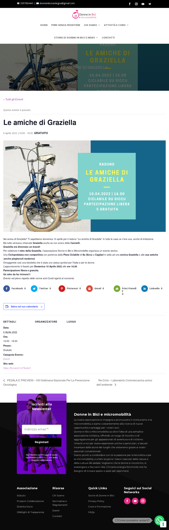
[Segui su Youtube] (143, 4)
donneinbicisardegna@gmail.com (57, 3)
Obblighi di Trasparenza (30, 512)
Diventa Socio (25, 506)
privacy (45, 457)
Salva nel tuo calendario (24, 306)
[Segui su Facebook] (129, 4)
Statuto (21, 495)
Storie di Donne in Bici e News (74, 37)
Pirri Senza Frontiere (65, 25)
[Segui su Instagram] (136, 4)
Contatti (108, 37)
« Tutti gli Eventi (13, 99)
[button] (159, 520)
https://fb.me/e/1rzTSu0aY (17, 368)
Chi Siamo (90, 25)
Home (44, 25)
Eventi (6, 359)
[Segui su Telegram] (149, 4)
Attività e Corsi (115, 25)
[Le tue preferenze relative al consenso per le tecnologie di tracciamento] (163, 524)
